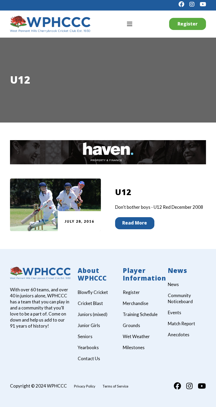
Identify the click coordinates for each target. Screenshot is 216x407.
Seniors (85, 336)
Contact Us (89, 358)
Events (174, 312)
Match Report (181, 323)
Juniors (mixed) (92, 314)
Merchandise (135, 303)
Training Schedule (140, 314)
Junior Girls (89, 325)
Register (188, 24)
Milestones (134, 347)
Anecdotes (178, 334)
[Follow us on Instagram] (191, 4)
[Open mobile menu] (129, 24)
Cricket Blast (90, 303)
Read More (134, 223)
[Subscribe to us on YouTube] (203, 4)
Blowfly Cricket (93, 292)
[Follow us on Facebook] (181, 4)
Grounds (131, 325)
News (173, 284)
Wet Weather (136, 336)
